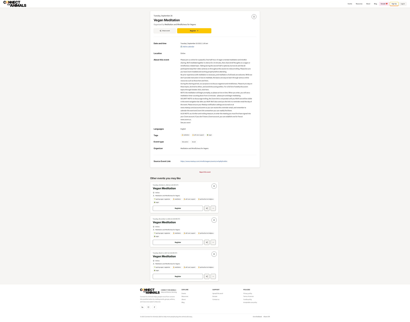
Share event (166, 31)
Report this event (205, 172)
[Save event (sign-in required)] (254, 16)
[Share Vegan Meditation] (206, 208)
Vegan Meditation (164, 188)
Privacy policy (247, 293)
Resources (359, 4)
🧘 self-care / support (198, 135)
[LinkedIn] (142, 307)
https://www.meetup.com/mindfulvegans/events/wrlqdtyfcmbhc (204, 161)
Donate (214, 296)
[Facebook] (154, 307)
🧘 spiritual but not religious (206, 199)
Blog (375, 4)
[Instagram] (148, 307)
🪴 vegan (209, 135)
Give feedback (257, 317)
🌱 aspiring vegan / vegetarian (162, 199)
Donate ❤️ (384, 4)
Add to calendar (188, 46)
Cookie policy (247, 299)
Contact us (215, 299)
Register (193, 31)
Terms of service (248, 296)
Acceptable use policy (250, 302)
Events (350, 4)
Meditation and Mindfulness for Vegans (180, 24)
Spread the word (217, 293)
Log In (403, 4)
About (368, 4)
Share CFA (267, 317)
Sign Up (394, 4)
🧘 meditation (185, 135)
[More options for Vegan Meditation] (213, 208)
